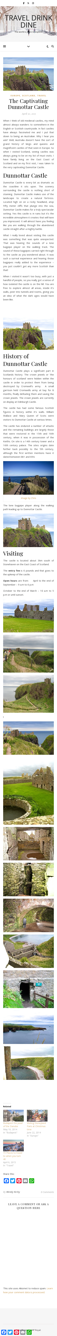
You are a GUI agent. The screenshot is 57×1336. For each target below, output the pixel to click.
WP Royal (36, 1330)
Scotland (28, 95)
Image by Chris (28, 498)
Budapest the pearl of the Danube (13, 1125)
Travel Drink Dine (28, 21)
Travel (41, 95)
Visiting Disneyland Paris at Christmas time (36, 1126)
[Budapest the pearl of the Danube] (13, 1115)
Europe (15, 95)
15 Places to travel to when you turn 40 (12, 1156)
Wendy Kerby (13, 1191)
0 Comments (47, 1192)
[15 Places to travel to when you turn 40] (13, 1145)
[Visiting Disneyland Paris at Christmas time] (37, 1115)
